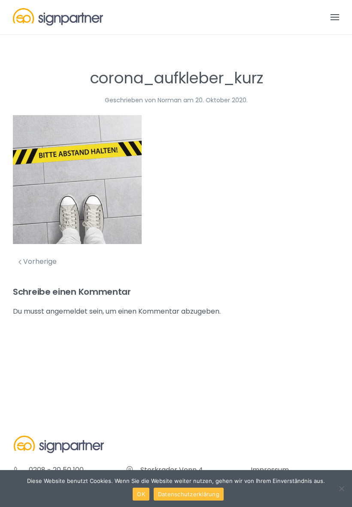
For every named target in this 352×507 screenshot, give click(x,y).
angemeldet (67, 311)
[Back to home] (58, 17)
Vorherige (39, 261)
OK (141, 494)
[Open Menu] (335, 17)
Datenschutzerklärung (188, 494)
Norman (170, 100)
